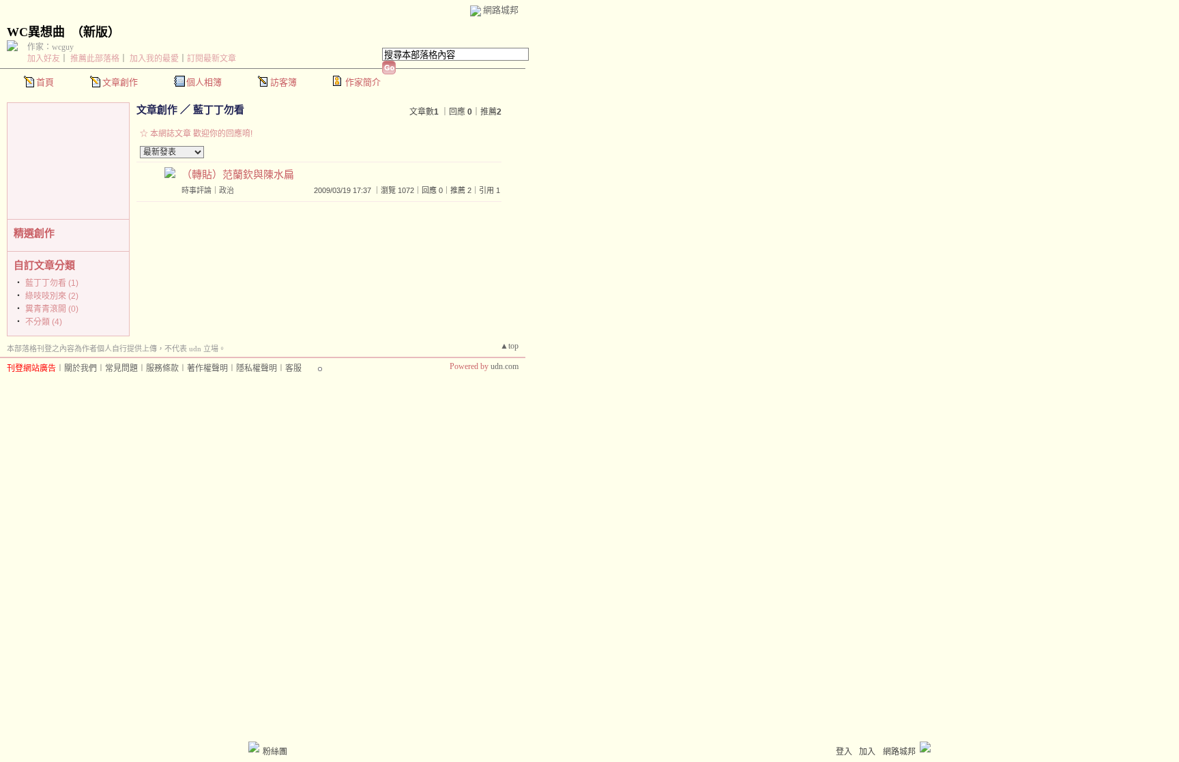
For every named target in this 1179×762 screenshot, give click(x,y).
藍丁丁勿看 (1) (51, 283)
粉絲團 (275, 752)
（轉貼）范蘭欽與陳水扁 (237, 174)
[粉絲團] (253, 747)
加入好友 (43, 58)
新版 (95, 32)
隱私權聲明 (256, 368)
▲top (509, 346)
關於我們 (80, 368)
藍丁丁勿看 (218, 109)
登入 (844, 752)
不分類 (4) (43, 322)
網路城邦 (501, 10)
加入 (867, 752)
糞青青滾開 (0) (51, 309)
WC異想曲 (36, 32)
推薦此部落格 (94, 58)
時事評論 (196, 190)
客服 (293, 368)
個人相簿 (204, 82)
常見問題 (121, 368)
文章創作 (120, 82)
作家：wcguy (50, 47)
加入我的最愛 (154, 58)
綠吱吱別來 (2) (51, 296)
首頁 (45, 82)
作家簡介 (363, 82)
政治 (226, 190)
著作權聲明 (207, 368)
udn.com (505, 366)
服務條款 (162, 368)
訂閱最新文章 (211, 58)
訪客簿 (283, 82)
